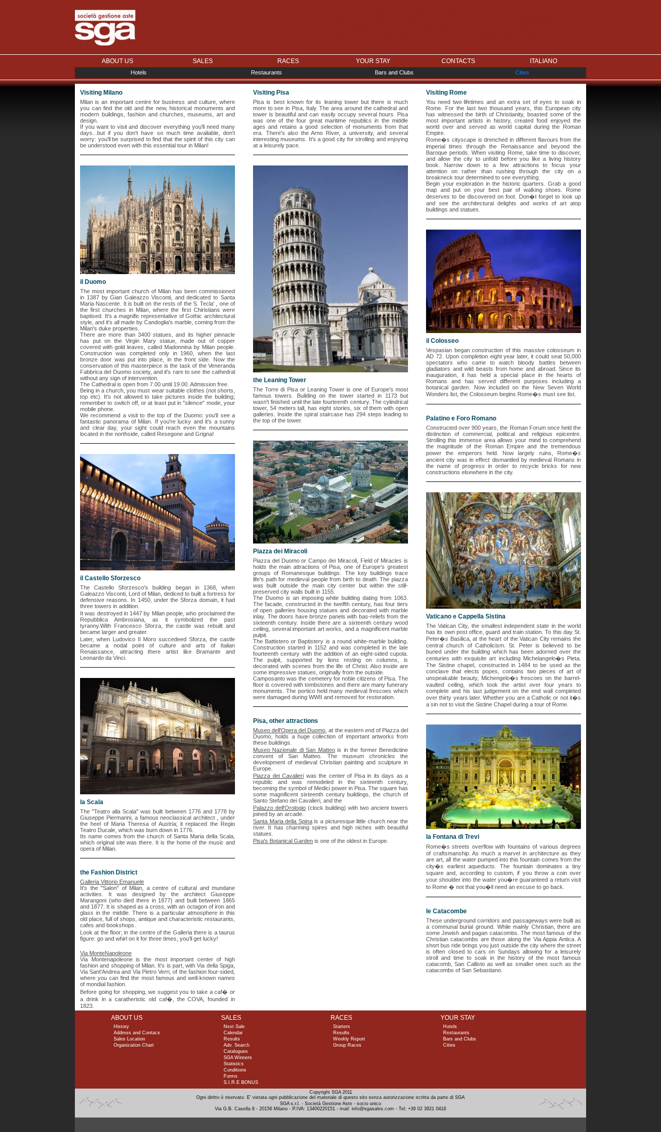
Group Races (347, 1045)
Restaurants (266, 72)
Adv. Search (236, 1045)
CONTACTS (458, 61)
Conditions (235, 1070)
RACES (288, 61)
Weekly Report (349, 1039)
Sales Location (129, 1039)
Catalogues (236, 1051)
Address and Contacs (137, 1032)
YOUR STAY (373, 61)
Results (232, 1039)
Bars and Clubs (394, 72)
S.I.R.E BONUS (241, 1082)
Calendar (233, 1032)
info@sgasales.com (373, 1108)
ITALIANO (543, 61)
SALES (203, 61)
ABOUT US (117, 61)
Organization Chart (134, 1045)
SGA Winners (238, 1057)
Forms (231, 1076)
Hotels (139, 72)
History (121, 1026)
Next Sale (234, 1026)
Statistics (234, 1063)
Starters (341, 1026)
